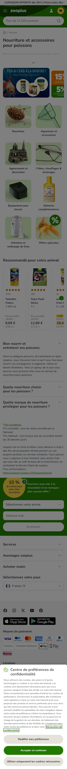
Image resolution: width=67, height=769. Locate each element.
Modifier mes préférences (33, 739)
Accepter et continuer (33, 750)
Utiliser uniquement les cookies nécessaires (33, 761)
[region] (33, 717)
